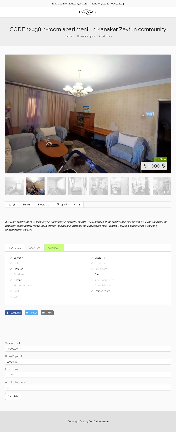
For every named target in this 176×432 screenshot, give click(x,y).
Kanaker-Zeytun (86, 36)
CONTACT (54, 338)
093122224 (104, 3)
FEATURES (15, 338)
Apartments (105, 36)
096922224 (117, 3)
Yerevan (68, 36)
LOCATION (35, 338)
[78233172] (88, 159)
